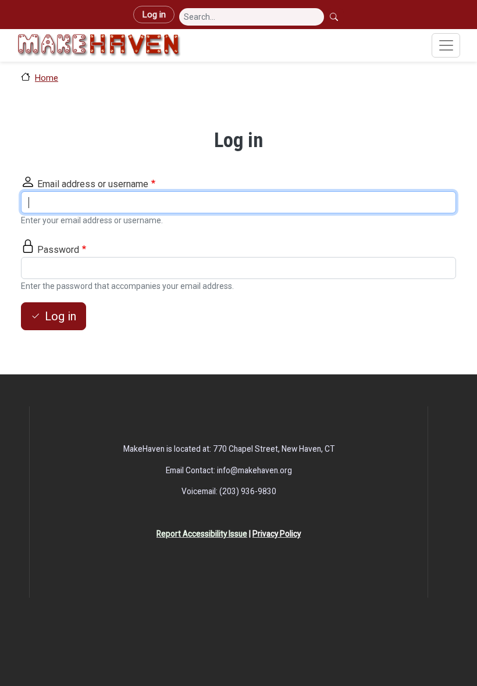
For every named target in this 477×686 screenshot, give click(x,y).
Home (46, 78)
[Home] (99, 45)
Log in (154, 14)
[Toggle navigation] (446, 45)
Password (58, 249)
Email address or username (92, 184)
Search (335, 17)
